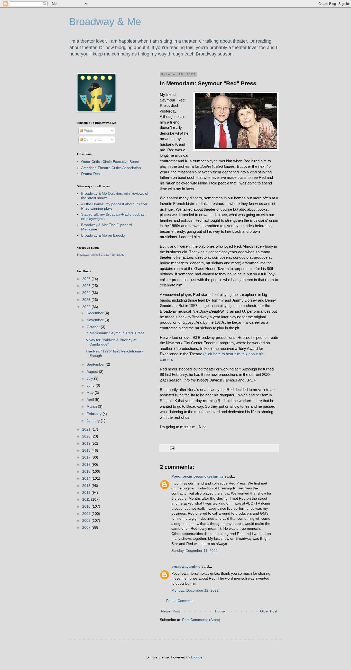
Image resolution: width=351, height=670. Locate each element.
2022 (86, 307)
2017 (86, 457)
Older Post (268, 611)
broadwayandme (185, 566)
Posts (88, 130)
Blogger (197, 657)
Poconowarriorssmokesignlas (197, 476)
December (96, 313)
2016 (86, 464)
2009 (86, 513)
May (91, 392)
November (96, 320)
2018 (86, 450)
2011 (86, 499)
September (96, 364)
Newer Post (170, 611)
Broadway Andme (87, 254)
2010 (86, 506)
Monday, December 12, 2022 (195, 590)
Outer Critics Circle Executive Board (110, 162)
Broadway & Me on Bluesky (103, 235)
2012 (86, 492)
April (91, 399)
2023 (86, 299)
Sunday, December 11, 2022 (194, 550)
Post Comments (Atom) (201, 620)
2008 (86, 520)
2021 (86, 429)
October (94, 327)
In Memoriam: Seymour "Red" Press (115, 333)
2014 (86, 478)
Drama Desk (91, 174)
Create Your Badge (112, 254)
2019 (86, 443)
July (90, 378)
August (93, 371)
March (92, 406)
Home (220, 611)
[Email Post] (172, 448)
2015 (86, 471)
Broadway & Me (105, 21)
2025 (86, 286)
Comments (92, 139)
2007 (86, 527)
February (95, 414)
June (91, 385)
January (94, 420)
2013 (86, 485)
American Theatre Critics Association (111, 168)
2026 (86, 279)
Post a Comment (179, 601)
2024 (86, 293)
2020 (86, 436)
